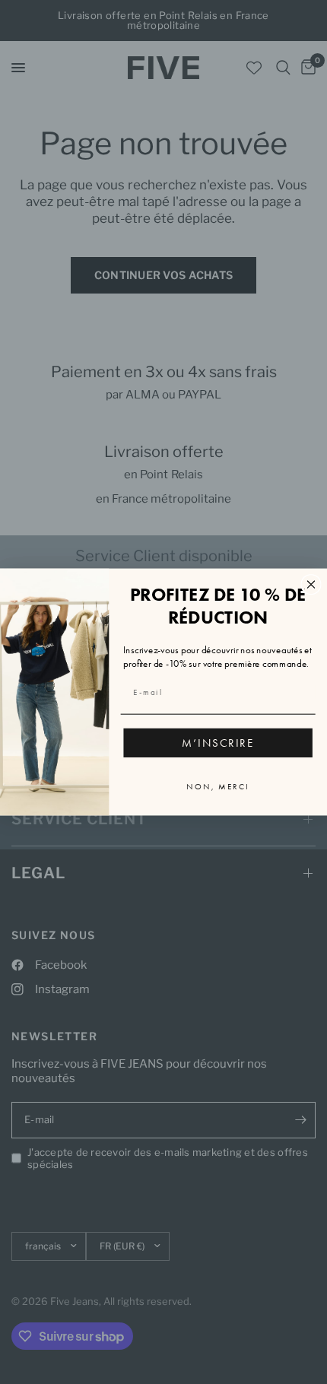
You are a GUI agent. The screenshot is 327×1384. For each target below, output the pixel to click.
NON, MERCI (217, 787)
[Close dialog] (311, 584)
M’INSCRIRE (218, 743)
